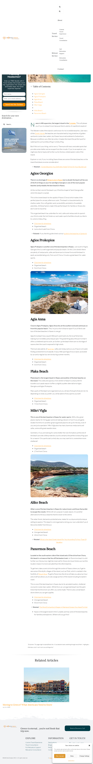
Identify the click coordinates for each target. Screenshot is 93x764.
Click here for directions (42, 223)
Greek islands (40, 133)
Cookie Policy (71, 760)
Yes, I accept (60, 756)
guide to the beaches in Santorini (75, 234)
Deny (72, 756)
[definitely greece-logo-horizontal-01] (11, 36)
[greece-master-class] (14, 129)
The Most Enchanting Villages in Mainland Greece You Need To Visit (63, 607)
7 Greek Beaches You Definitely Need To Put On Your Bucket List (63, 167)
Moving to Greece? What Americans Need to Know (27, 704)
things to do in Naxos (55, 180)
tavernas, (51, 349)
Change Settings (84, 756)
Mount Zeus (42, 574)
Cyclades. (72, 123)
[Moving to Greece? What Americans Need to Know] (46, 668)
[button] (89, 745)
